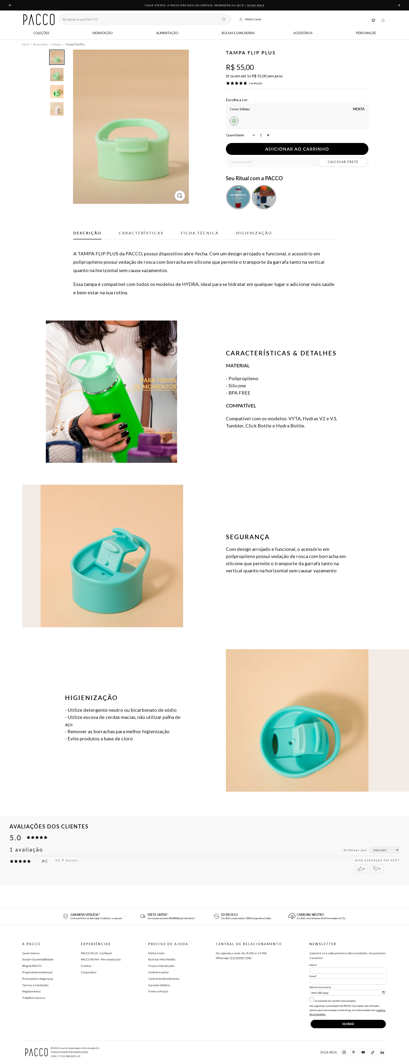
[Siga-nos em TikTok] (372, 1052)
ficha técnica (200, 233)
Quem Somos (31, 953)
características (141, 233)
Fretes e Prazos (158, 991)
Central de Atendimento (163, 978)
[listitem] (238, 197)
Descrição (87, 233)
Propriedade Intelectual (37, 972)
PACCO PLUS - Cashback (96, 953)
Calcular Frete (343, 162)
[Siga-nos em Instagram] (344, 1052)
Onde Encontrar (158, 972)
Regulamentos (31, 991)
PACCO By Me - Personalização (101, 959)
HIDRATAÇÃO (102, 33)
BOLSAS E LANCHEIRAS (238, 33)
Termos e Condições (35, 985)
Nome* (313, 965)
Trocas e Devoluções (161, 966)
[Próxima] (399, 5)
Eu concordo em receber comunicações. (335, 1000)
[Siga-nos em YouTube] (363, 1052)
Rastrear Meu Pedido (161, 959)
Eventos (86, 966)
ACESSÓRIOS (303, 33)
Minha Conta (156, 953)
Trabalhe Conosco (33, 998)
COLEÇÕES (41, 33)
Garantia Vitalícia (159, 985)
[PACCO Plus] (373, 19)
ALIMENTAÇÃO (167, 33)
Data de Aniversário (320, 987)
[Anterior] (10, 5)
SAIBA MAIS (256, 5)
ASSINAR (348, 1024)
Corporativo (88, 972)
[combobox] (140, 19)
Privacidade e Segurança (37, 978)
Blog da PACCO (32, 966)
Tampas (57, 44)
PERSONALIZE (366, 33)
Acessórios (40, 44)
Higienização (254, 233)
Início (25, 44)
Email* (313, 976)
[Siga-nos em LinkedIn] (382, 1052)
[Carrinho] (383, 19)
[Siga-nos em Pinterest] (353, 1052)
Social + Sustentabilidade (37, 959)
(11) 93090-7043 (240, 958)
